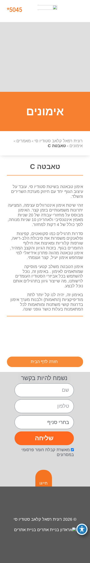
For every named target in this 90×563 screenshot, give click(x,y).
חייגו (43, 483)
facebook (62, 327)
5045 (15, 10)
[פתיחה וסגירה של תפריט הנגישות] (81, 529)
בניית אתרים (25, 529)
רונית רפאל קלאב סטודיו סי (38, 519)
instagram (76, 327)
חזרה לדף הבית (44, 361)
